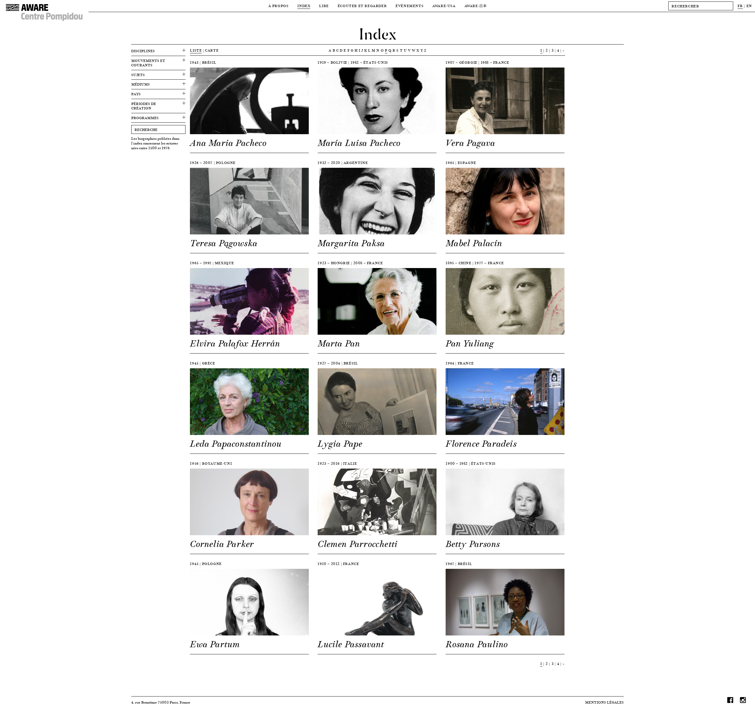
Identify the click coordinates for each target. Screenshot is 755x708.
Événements (409, 6)
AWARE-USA (443, 6)
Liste (196, 50)
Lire (324, 6)
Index (303, 6)
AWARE (476, 6)
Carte (212, 50)
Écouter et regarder (362, 6)
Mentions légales (604, 702)
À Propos (278, 6)
